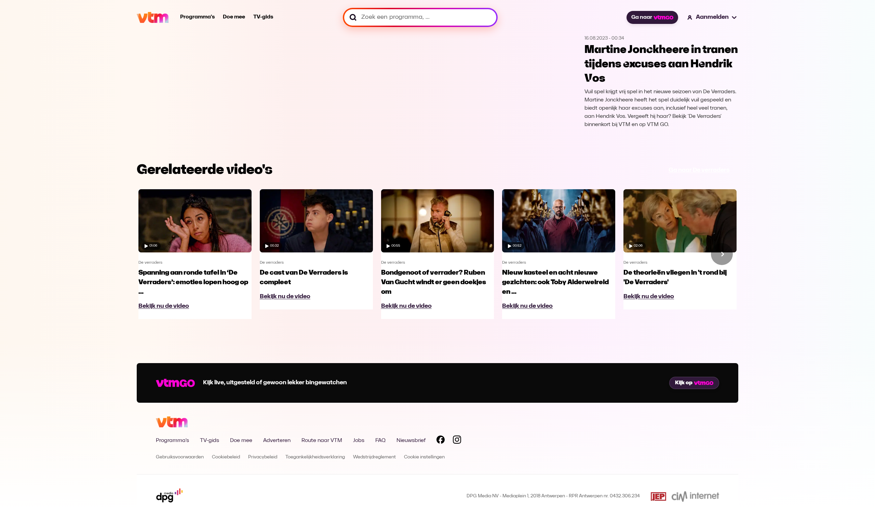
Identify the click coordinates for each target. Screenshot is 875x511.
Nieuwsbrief (411, 440)
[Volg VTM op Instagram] (457, 441)
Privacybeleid (262, 457)
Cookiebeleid (226, 457)
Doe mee (234, 17)
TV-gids (263, 17)
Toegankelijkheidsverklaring (315, 457)
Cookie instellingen (424, 457)
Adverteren (277, 440)
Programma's (197, 17)
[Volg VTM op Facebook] (440, 441)
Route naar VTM (321, 440)
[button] (712, 17)
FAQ (380, 440)
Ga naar (641, 17)
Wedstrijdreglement (374, 457)
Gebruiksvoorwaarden (180, 457)
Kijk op (683, 383)
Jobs (358, 440)
